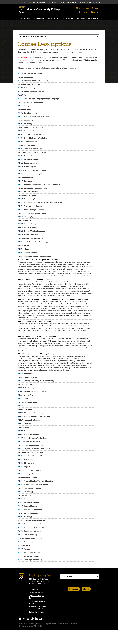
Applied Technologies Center (36, 597)
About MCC (80, 18)
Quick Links (67, 576)
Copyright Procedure (49, 624)
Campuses (93, 18)
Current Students (40, 2)
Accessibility (73, 624)
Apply (95, 12)
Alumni (86, 589)
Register (84, 12)
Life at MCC (67, 18)
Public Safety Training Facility (37, 602)
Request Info (83, 8)
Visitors (82, 2)
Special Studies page (86, 60)
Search (97, 2)
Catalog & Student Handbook (33, 36)
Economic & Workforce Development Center (37, 608)
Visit (96, 8)
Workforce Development (67, 2)
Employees (73, 589)
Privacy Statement (62, 624)
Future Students (24, 2)
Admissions (38, 18)
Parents (52, 2)
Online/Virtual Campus (37, 612)
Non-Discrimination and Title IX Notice (31, 626)
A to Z (89, 2)
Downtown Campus (36, 593)
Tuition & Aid (52, 18)
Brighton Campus (35, 589)
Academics (25, 18)
